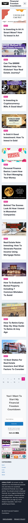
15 (14, 382)
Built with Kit (14, 433)
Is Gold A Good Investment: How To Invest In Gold (14, 137)
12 (3, 382)
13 (8, 382)
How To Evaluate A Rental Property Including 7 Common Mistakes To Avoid (13, 288)
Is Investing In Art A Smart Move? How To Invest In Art (14, 32)
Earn (3, 465)
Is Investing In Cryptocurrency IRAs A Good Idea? (13, 103)
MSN (3, 472)
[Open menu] (24, 3)
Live (3, 470)
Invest (6, 25)
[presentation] (14, 16)
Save (3, 474)
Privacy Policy (19, 519)
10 (19, 379)
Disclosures (7, 519)
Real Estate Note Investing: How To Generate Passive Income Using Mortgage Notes (13, 248)
